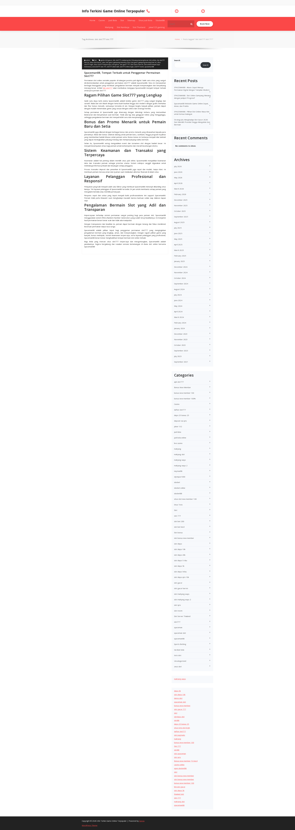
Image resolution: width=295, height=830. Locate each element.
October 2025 (180, 211)
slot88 (176, 720)
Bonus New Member (182, 387)
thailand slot (179, 794)
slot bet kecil (179, 527)
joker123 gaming (157, 27)
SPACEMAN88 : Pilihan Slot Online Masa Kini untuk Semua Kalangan (191, 112)
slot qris (177, 605)
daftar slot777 (180, 410)
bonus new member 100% (185, 398)
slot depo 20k (179, 555)
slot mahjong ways (181, 594)
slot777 (177, 622)
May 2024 (178, 306)
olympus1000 (179, 477)
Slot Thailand (139, 27)
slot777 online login (127, 67)
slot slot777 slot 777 (99, 67)
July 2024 (178, 295)
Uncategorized (180, 661)
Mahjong (109, 27)
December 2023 (180, 334)
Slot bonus (178, 532)
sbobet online (179, 488)
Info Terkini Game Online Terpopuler (113, 11)
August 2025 (179, 222)
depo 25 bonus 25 (181, 415)
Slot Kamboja (123, 27)
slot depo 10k (179, 549)
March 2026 (179, 189)
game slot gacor (106, 60)
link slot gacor (179, 787)
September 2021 (181, 362)
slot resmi (178, 611)
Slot (122, 20)
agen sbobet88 (180, 768)
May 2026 (178, 177)
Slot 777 (177, 746)
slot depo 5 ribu (180, 560)
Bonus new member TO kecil (186, 761)
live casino (178, 443)
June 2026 (178, 172)
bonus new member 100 (184, 393)
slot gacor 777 (125, 64)
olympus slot (179, 717)
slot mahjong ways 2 (182, 599)
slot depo (178, 544)
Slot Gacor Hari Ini (136, 64)
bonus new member (182, 705)
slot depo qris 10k (181, 577)
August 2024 (179, 289)
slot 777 (177, 516)
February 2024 (180, 323)
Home (92, 20)
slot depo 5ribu (180, 571)
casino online (179, 764)
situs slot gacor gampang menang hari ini (141, 62)
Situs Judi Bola (145, 20)
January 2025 (179, 261)
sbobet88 (178, 493)
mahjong (177, 449)
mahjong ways (180, 460)
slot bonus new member (184, 538)
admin (87, 60)
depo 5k (177, 691)
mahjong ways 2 (180, 465)
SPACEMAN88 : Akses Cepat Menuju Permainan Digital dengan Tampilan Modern (191, 88)
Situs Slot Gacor (95, 62)
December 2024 (180, 267)
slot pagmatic (179, 735)
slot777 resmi (139, 67)
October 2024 (180, 278)
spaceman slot (180, 633)
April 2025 (178, 244)
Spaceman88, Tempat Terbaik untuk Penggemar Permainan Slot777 (122, 74)
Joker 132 (178, 426)
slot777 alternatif (113, 67)
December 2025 (180, 200)
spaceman (178, 627)
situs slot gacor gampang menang (114, 62)
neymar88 (178, 471)
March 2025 (179, 250)
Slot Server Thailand (182, 616)
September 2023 (181, 350)
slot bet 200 (179, 521)
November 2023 (181, 339)
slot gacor (115, 64)
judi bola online (180, 438)
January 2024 (179, 328)
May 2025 (178, 239)
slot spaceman (180, 753)
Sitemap (131, 20)
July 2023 (178, 356)
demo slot (178, 698)
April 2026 (178, 183)
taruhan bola (179, 650)
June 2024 (178, 300)
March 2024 (179, 317)
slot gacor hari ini (181, 588)
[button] (191, 24)
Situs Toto (178, 504)
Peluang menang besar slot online (144, 60)
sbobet (177, 482)
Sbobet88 (160, 20)
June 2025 (178, 233)
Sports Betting (180, 644)
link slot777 (117, 60)
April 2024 (178, 311)
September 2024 (181, 283)
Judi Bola (112, 20)
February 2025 (180, 256)
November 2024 (181, 272)
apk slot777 (179, 382)
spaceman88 (149, 67)
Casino (102, 20)
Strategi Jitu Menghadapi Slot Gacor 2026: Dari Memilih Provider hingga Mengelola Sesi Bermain (192, 122)
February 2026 (180, 194)
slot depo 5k (179, 566)
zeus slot (178, 666)
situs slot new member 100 (185, 499)
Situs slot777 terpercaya (102, 64)
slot (175, 713)
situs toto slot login (182, 728)
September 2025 (181, 216)
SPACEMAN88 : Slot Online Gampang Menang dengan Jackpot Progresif (192, 96)
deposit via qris (180, 421)
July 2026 (178, 166)
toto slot (177, 655)
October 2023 (180, 345)
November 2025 (181, 205)
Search (177, 60)
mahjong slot (126, 60)
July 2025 (178, 228)
